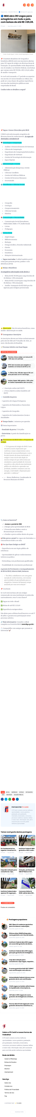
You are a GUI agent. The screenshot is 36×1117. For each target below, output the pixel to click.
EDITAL (8, 792)
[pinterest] (13, 799)
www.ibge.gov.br (27, 624)
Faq (6, 1096)
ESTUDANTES (29, 792)
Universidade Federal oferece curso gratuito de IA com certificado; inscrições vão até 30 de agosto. (21, 978)
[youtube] (18, 1107)
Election (7, 1069)
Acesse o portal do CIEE (13, 524)
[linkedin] (17, 799)
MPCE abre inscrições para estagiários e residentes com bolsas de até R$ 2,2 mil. (19, 365)
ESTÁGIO (21, 792)
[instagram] (15, 1107)
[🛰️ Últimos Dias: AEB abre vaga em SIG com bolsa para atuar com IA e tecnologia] (4, 374)
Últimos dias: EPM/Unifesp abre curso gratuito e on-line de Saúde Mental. (21, 934)
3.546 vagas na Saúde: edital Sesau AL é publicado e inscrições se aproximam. (21, 987)
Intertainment (9, 1072)
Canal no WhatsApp (11, 1059)
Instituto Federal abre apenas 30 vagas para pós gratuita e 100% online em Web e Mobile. (9, 892)
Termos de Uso (9, 1093)
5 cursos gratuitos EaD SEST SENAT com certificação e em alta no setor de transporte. (21, 969)
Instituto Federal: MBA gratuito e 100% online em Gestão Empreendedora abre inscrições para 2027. (20, 381)
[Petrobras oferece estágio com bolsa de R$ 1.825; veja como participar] (4, 358)
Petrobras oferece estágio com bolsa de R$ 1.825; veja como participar (20, 358)
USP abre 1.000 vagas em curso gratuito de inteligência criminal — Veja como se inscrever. (21, 996)
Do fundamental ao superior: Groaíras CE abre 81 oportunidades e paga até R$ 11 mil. (9, 849)
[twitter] (6, 799)
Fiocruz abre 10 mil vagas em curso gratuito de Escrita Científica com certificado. (21, 1005)
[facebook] (2, 799)
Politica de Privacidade (12, 1089)
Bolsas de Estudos (10, 1062)
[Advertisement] (18, 110)
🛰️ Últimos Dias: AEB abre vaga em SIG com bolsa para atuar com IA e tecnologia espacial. (20, 373)
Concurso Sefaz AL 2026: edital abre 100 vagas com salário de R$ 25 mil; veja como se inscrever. (27, 892)
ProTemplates (27, 1103)
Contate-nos (8, 1086)
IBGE (3, 794)
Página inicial (4, 12)
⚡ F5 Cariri (18, 1103)
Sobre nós (8, 1083)
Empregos (8, 1065)
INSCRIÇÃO (9, 794)
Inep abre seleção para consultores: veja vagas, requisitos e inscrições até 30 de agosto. (9, 871)
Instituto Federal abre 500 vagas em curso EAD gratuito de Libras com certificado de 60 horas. (21, 943)
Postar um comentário (8, 907)
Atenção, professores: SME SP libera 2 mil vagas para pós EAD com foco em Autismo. (27, 871)
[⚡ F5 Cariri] (3, 5)
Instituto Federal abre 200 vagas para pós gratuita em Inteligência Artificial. (21, 952)
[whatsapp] (9, 799)
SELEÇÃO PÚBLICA (12, 12)
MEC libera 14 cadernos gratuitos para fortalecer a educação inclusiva (21, 925)
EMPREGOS (14, 792)
